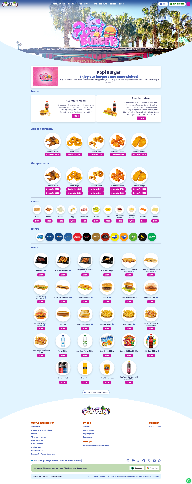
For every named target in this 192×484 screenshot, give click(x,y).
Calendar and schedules (41, 430)
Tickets (86, 427)
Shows (71, 4)
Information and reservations (96, 445)
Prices (113, 4)
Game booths (37, 444)
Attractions (59, 4)
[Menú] (188, 4)
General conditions (101, 476)
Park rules (115, 476)
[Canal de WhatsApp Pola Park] (133, 460)
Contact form (155, 427)
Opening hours (100, 4)
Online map (36, 447)
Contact (155, 476)
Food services (84, 4)
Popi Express (88, 433)
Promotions (88, 437)
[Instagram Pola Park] (128, 460)
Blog (121, 4)
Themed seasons (38, 437)
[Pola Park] (10, 4)
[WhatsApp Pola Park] (188, 480)
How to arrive (36, 450)
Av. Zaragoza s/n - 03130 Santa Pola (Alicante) (58, 460)
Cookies (123, 476)
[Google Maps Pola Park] (152, 468)
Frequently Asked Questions (43, 454)
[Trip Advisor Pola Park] (137, 468)
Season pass (88, 430)
